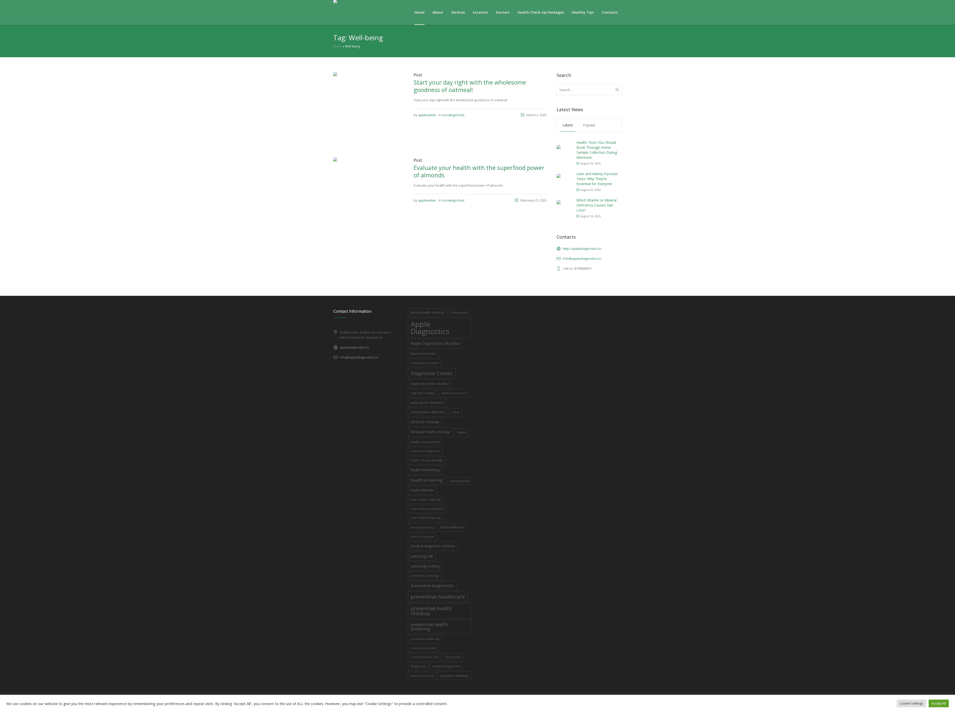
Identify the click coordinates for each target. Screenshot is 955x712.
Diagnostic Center (432, 373)
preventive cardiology (425, 575)
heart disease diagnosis (425, 499)
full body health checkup (430, 431)
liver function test (422, 536)
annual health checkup (427, 312)
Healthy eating (459, 481)
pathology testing (425, 566)
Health (461, 432)
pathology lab (422, 556)
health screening (427, 480)
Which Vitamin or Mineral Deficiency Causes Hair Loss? (596, 205)
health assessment (425, 442)
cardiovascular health (425, 363)
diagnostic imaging (422, 393)
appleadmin (427, 115)
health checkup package (427, 460)
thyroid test (453, 657)
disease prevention (453, 393)
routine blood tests (423, 648)
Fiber (456, 412)
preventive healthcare (438, 596)
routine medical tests (424, 657)
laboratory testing (422, 527)
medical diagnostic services (433, 546)
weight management (446, 666)
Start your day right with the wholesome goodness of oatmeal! (470, 86)
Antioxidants (460, 312)
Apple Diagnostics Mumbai (435, 343)
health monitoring (425, 469)
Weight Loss (418, 666)
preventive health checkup (431, 611)
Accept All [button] (939, 703)
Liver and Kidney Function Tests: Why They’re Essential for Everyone (597, 178)
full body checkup (425, 421)
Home (337, 46)
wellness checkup (422, 676)
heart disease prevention (427, 508)
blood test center (423, 353)
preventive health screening (429, 626)
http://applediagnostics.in (582, 248)
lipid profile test (452, 527)
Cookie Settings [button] (911, 703)
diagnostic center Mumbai (430, 383)
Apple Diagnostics (430, 327)
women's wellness (455, 675)
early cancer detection (427, 402)
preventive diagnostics (432, 585)
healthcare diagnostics (425, 451)
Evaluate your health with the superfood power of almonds (479, 171)
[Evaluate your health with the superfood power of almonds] (368, 192)
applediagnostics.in (354, 347)
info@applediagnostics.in (582, 258)
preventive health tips (425, 639)
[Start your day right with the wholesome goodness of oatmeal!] (368, 107)
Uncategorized (453, 115)
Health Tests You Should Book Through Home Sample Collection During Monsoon (596, 150)
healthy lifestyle (422, 490)
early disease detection (428, 412)
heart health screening (425, 517)
